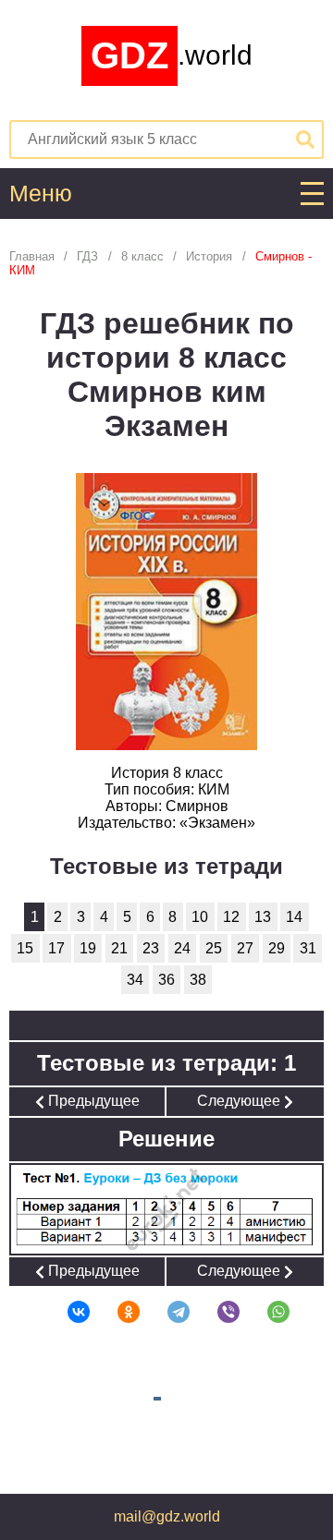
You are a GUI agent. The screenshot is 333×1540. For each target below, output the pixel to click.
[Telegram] (166, 1312)
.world (172, 55)
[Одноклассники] (116, 1312)
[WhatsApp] (266, 1312)
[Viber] (216, 1312)
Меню (40, 193)
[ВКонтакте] (66, 1312)
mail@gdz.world (167, 1516)
